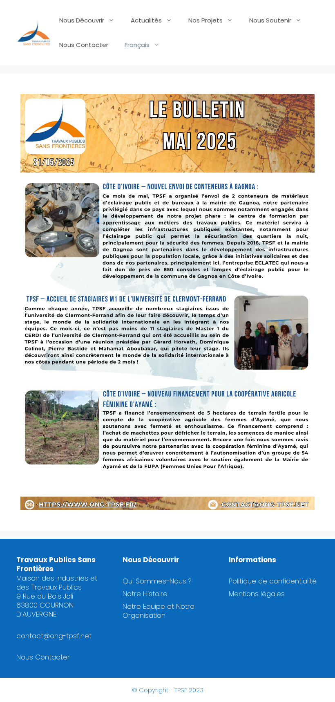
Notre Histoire (145, 594)
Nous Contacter (83, 44)
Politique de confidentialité (273, 581)
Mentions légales (257, 594)
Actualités (146, 20)
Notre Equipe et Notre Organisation (158, 610)
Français (137, 44)
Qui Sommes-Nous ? (157, 581)
